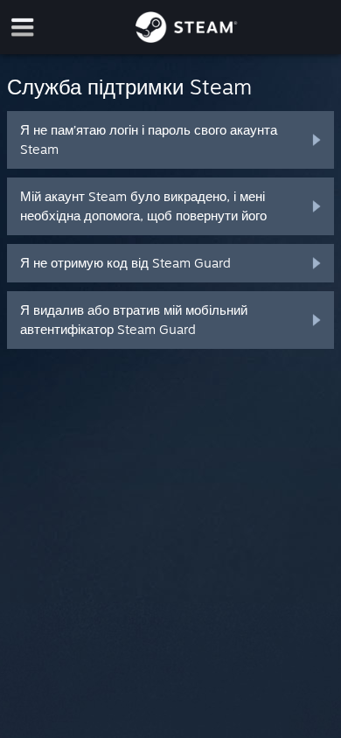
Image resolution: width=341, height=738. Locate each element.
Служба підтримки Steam (129, 86)
